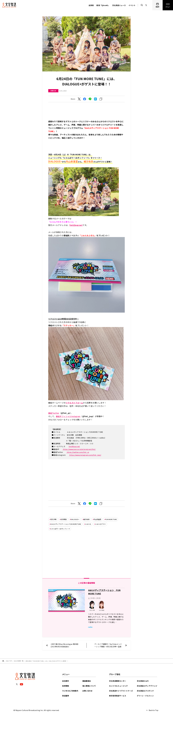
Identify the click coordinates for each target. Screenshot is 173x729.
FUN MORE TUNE (111, 519)
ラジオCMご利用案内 (70, 691)
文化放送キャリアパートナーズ (121, 691)
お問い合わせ (87, 691)
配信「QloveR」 (103, 5)
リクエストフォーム (74, 402)
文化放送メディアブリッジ (147, 686)
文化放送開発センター (117, 681)
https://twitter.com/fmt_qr (77, 452)
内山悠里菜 (97, 519)
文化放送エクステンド (145, 691)
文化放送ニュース (119, 5)
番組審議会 (86, 681)
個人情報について (89, 686)
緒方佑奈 (86, 519)
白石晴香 (63, 519)
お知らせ (53, 91)
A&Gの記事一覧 (18, 661)
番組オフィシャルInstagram (68, 416)
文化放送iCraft (143, 681)
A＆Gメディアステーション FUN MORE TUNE (65, 524)
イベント (132, 5)
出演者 (91, 5)
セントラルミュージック (118, 686)
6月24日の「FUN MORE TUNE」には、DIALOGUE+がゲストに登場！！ (47, 661)
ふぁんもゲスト (100, 524)
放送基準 (65, 696)
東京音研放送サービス (117, 696)
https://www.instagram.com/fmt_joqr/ (85, 455)
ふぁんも (88, 524)
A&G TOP (9, 661)
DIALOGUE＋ (75, 519)
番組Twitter (53, 413)
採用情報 (65, 686)
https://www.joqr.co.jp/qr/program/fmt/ (79, 449)
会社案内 (65, 681)
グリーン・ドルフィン (145, 696)
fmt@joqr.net (74, 446)
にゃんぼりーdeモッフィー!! (60, 529)
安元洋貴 (53, 519)
